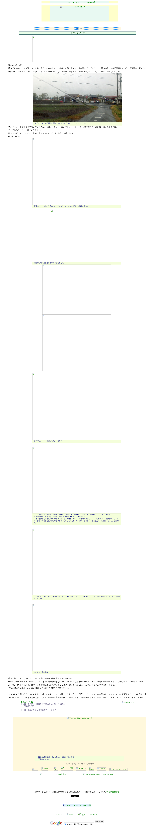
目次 (83, 815)
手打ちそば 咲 (27, 702)
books (60, 815)
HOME (94, 815)
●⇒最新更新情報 (112, 792)
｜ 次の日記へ (88, 2)
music (71, 815)
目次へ (78, 2)
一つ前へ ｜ (70, 2)
